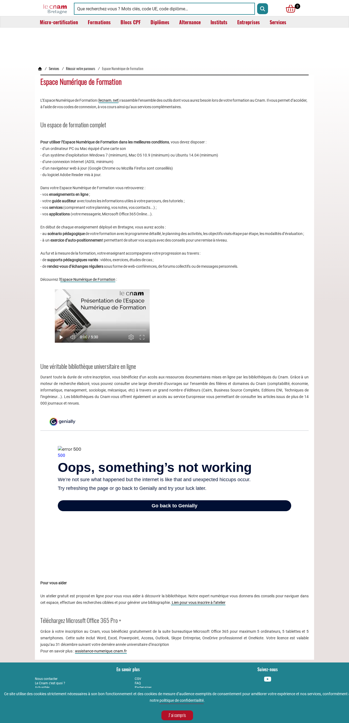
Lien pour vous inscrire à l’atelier (198, 602)
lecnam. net (108, 100)
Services (54, 68)
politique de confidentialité (182, 700)
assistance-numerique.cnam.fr (101, 651)
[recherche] (262, 8)
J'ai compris (177, 715)
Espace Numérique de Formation (87, 279)
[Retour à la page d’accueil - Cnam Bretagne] (40, 68)
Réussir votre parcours (80, 68)
